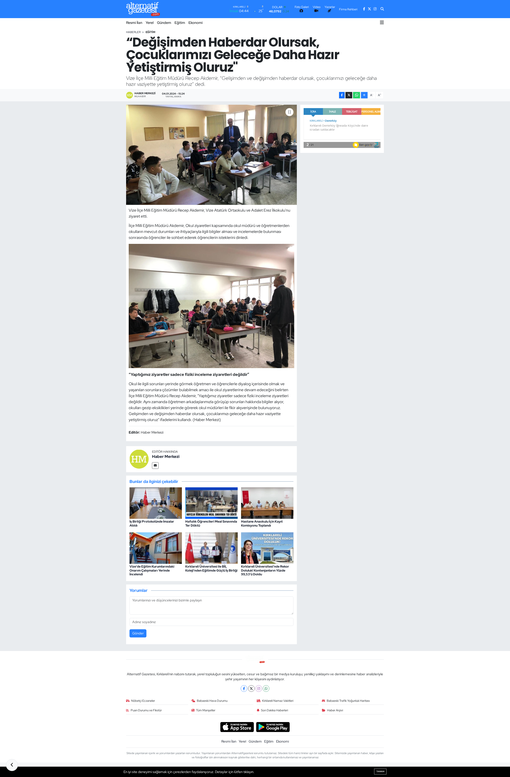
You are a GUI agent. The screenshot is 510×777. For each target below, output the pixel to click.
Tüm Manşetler (205, 710)
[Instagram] (258, 688)
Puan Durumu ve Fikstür (146, 710)
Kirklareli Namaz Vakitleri (277, 701)
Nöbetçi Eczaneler (143, 701)
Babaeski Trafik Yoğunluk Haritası (348, 701)
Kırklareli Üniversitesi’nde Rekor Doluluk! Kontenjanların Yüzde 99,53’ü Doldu (265, 570)
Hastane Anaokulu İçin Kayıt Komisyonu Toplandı (262, 523)
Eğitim (180, 22)
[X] (251, 688)
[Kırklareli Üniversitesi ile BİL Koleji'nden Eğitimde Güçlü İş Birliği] (211, 547)
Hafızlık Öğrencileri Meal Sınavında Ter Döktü (211, 523)
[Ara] (382, 9)
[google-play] (273, 727)
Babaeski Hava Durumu (212, 701)
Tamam (380, 771)
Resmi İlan (134, 22)
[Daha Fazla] (364, 95)
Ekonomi (195, 22)
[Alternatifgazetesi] (143, 9)
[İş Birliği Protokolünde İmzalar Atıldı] (155, 502)
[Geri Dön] (12, 765)
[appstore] (237, 727)
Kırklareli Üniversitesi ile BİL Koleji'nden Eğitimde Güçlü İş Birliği (211, 568)
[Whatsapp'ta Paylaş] (356, 95)
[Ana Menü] (382, 22)
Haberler (133, 32)
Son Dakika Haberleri (274, 710)
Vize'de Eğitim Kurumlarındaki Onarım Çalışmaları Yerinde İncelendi (151, 570)
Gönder (138, 633)
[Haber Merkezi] (139, 459)
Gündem (164, 22)
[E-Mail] (155, 465)
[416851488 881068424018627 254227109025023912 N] (211, 305)
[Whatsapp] (266, 688)
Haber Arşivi (335, 710)
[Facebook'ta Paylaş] (342, 95)
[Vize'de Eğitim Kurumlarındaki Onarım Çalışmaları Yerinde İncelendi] (155, 547)
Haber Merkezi (165, 456)
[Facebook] (244, 688)
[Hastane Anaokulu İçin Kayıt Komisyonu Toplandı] (267, 502)
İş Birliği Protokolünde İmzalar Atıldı (151, 523)
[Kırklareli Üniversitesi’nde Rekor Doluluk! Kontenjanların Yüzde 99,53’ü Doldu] (267, 547)
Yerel (150, 22)
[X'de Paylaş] (348, 95)
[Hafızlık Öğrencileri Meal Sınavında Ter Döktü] (211, 502)
